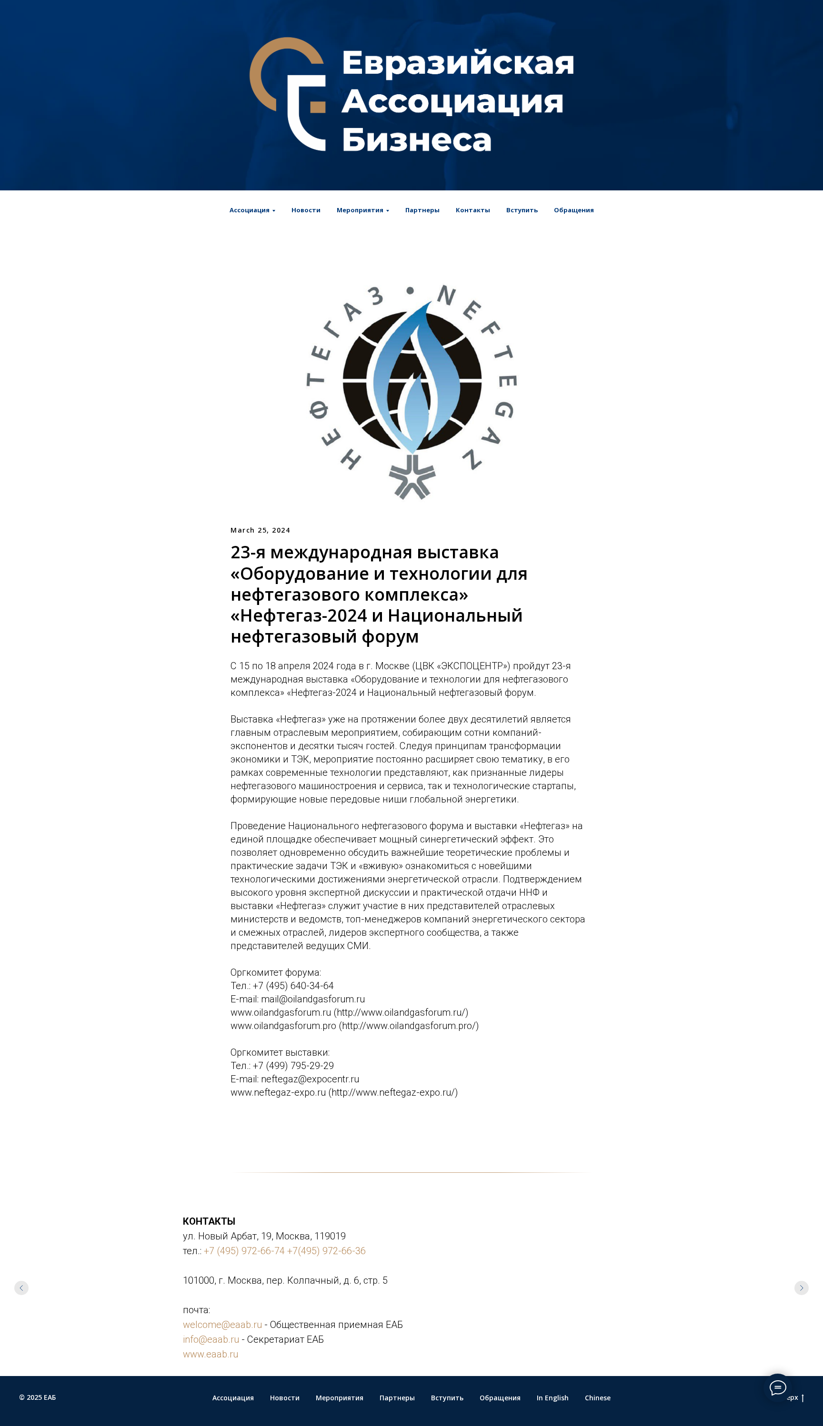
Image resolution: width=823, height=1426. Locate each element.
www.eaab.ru (210, 1354)
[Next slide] (801, 1288)
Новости (306, 210)
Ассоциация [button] (250, 210)
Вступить (522, 210)
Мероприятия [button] (360, 210)
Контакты (473, 210)
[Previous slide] (21, 1288)
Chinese (598, 1397)
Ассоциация (233, 1397)
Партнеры (422, 210)
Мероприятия (339, 1397)
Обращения (574, 210)
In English (553, 1397)
